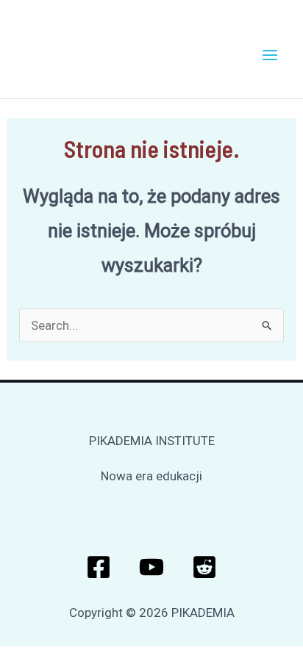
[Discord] (204, 566)
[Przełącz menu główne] (270, 55)
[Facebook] (98, 566)
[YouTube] (151, 566)
